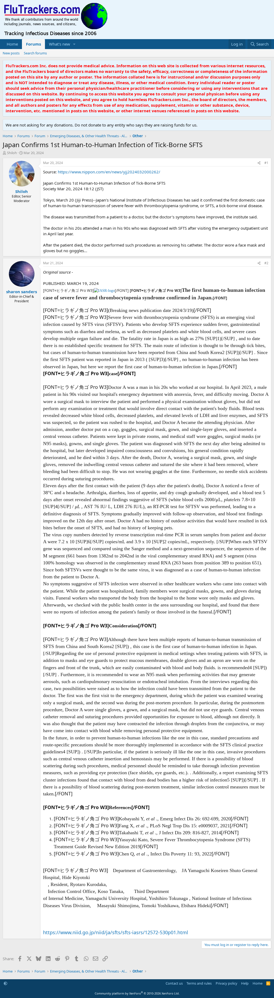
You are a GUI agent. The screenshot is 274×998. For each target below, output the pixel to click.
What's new (59, 44)
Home (12, 44)
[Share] (259, 163)
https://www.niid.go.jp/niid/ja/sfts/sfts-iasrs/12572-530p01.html (115, 932)
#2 (266, 263)
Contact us (174, 983)
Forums (33, 44)
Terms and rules (199, 983)
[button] (74, 44)
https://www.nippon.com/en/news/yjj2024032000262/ (109, 171)
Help (245, 983)
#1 (266, 163)
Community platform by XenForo (137, 993)
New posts (11, 53)
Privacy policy (226, 983)
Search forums (35, 53)
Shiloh (12, 152)
